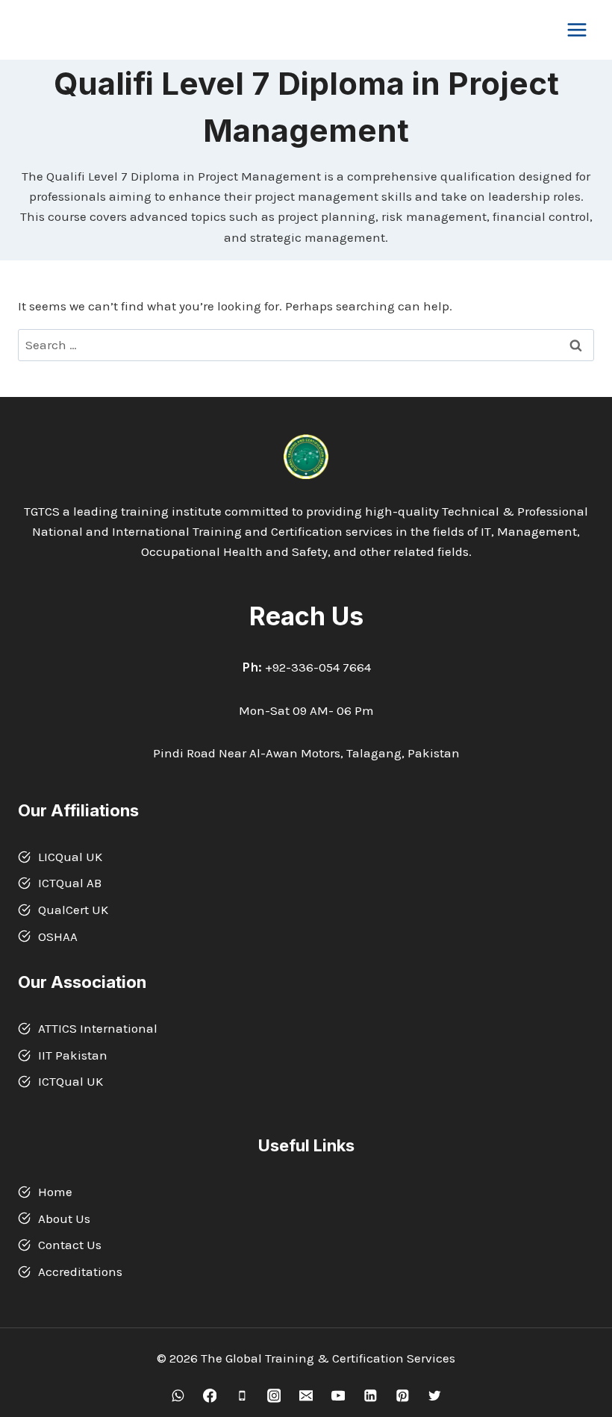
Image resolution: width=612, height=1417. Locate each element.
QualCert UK (73, 909)
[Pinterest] (402, 1396)
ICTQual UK (70, 1081)
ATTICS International (97, 1028)
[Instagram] (273, 1396)
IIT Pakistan (72, 1055)
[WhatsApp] (177, 1396)
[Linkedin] (370, 1396)
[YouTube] (338, 1396)
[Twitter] (434, 1396)
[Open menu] (576, 29)
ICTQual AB (70, 882)
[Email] (305, 1396)
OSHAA (58, 936)
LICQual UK (70, 856)
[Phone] (241, 1396)
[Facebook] (209, 1396)
